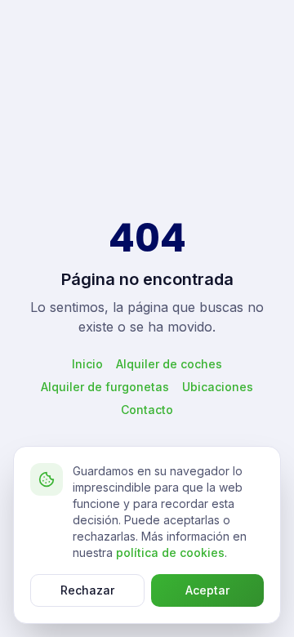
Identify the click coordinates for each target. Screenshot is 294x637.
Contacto (147, 409)
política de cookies (170, 552)
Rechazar (87, 590)
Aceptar (207, 590)
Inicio (87, 364)
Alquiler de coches (169, 364)
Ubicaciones (217, 387)
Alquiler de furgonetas (105, 387)
